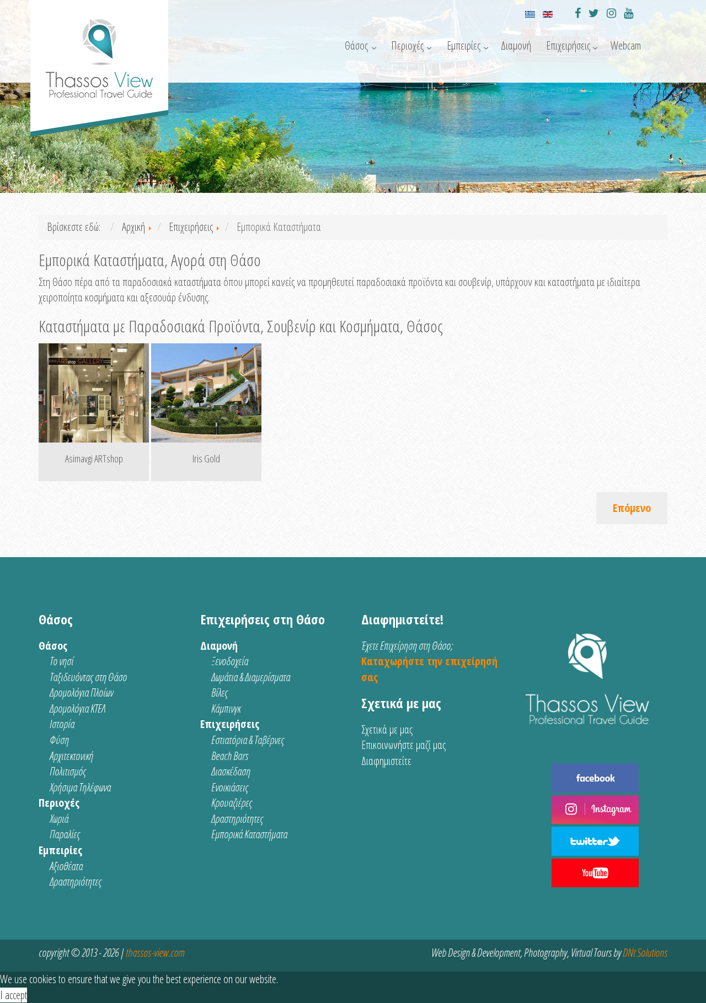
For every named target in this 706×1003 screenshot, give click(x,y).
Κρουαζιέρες (231, 802)
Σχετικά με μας (387, 729)
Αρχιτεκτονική (71, 755)
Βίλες (219, 692)
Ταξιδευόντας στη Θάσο (88, 677)
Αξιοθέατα (66, 866)
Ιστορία (62, 723)
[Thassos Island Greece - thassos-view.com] (99, 53)
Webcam (626, 45)
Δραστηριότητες (75, 881)
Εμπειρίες (463, 45)
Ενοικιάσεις (229, 787)
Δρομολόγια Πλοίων (81, 692)
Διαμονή (516, 45)
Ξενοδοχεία (229, 661)
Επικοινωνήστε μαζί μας (403, 744)
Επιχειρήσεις (568, 45)
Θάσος (356, 45)
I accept (13, 995)
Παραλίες (65, 834)
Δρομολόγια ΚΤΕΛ (77, 708)
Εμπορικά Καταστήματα (249, 834)
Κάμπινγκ (225, 708)
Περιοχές (407, 45)
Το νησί (61, 661)
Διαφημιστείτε (386, 760)
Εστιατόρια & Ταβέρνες (247, 739)
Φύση (59, 739)
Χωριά (59, 818)
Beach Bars (229, 755)
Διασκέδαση (230, 771)
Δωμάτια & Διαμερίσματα (250, 677)
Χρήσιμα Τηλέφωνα (80, 787)
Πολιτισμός (68, 771)
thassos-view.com (155, 952)
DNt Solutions (645, 952)
